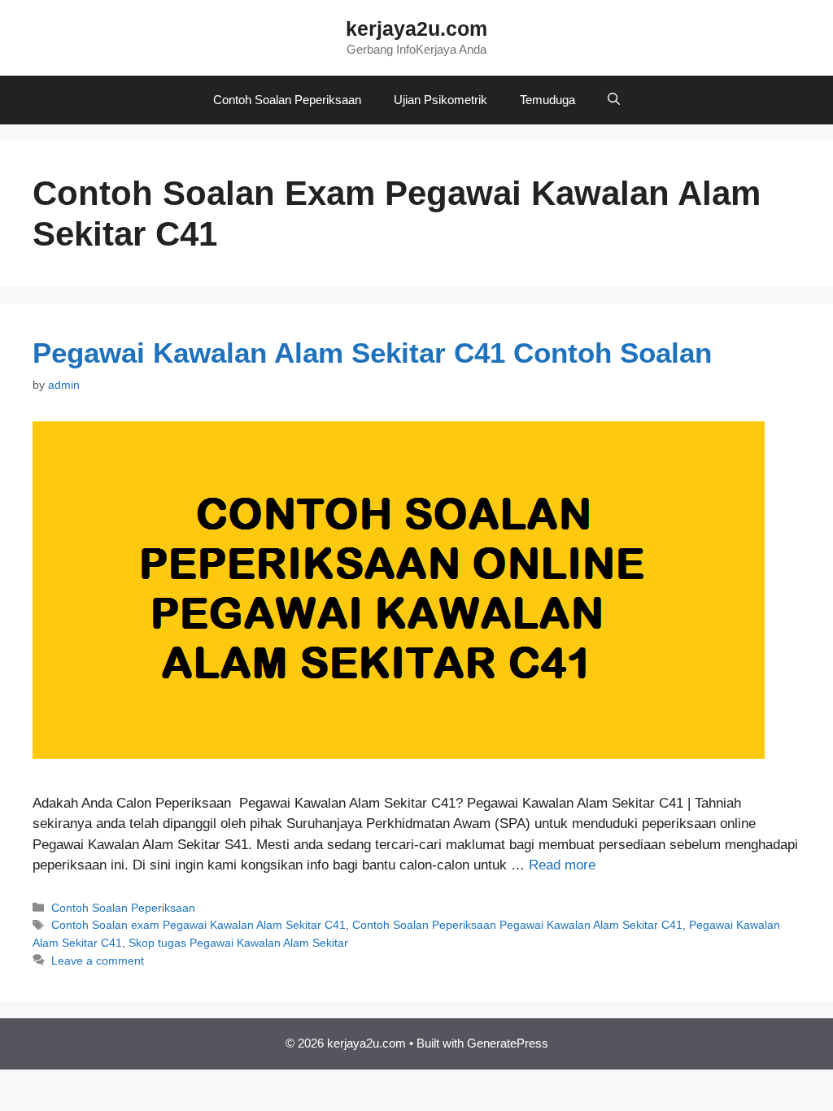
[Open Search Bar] (613, 100)
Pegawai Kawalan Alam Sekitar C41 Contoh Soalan (372, 352)
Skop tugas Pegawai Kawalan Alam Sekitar (238, 942)
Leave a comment (97, 960)
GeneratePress (507, 1043)
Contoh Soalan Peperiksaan (287, 100)
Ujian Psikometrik (440, 100)
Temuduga (547, 100)
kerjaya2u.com (416, 28)
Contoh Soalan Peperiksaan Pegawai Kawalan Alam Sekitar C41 (517, 924)
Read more (562, 865)
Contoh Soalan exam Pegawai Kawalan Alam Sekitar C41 (198, 924)
